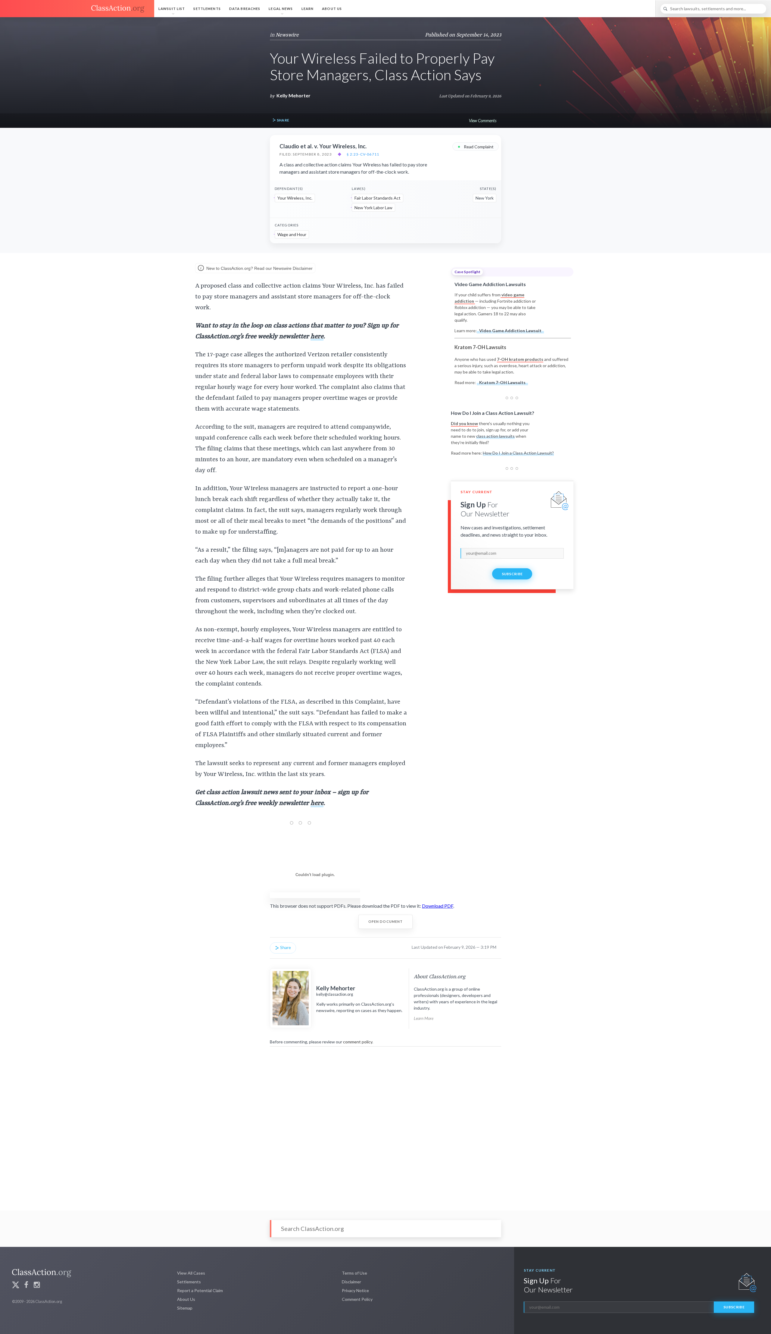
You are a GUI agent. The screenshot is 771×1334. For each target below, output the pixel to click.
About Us (332, 9)
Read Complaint (475, 146)
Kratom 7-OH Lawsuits (502, 382)
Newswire (287, 35)
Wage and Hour (291, 234)
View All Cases (191, 1273)
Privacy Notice (355, 1290)
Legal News (281, 9)
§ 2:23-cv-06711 (363, 154)
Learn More (423, 1018)
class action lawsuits (495, 436)
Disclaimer (351, 1281)
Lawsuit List (171, 9)
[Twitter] (15, 1285)
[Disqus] (385, 1124)
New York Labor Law (373, 207)
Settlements (206, 9)
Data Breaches (245, 9)
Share (282, 120)
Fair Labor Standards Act (377, 197)
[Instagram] (36, 1285)
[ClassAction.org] (77, 9)
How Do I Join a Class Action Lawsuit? (518, 453)
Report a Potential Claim (200, 1290)
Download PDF (437, 906)
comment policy (357, 1041)
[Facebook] (26, 1285)
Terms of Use (354, 1273)
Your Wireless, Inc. (294, 197)
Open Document (385, 921)
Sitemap (184, 1307)
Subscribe (512, 574)
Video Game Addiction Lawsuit (510, 330)
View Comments (482, 120)
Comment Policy (357, 1299)
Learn (307, 9)
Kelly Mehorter (293, 95)
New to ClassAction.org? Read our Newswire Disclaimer (259, 268)
